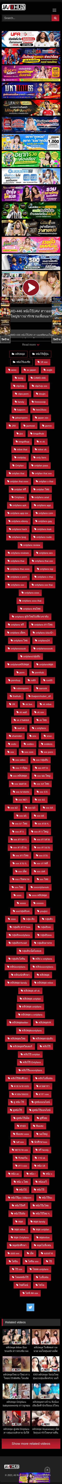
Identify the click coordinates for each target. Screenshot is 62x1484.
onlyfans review (31, 545)
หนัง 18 (41, 1165)
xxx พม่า (22, 799)
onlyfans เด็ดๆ (17, 632)
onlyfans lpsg (19, 537)
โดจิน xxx (33, 1261)
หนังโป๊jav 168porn (21, 1197)
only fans (41, 457)
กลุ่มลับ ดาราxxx (21, 927)
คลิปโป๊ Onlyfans (32, 1062)
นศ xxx (20, 1142)
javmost (30, 425)
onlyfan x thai (46, 481)
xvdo (13, 744)
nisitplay (21, 457)
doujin (42, 393)
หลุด (20, 1221)
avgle (49, 369)
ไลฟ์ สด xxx (31, 1293)
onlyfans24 (44, 640)
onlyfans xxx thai (44, 584)
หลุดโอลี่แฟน (44, 1245)
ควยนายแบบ (21, 1094)
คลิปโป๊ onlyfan (32, 1054)
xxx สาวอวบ (43, 847)
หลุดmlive (44, 1237)
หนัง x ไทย (22, 1181)
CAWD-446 (40, 378)
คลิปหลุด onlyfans (31, 1006)
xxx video (20, 759)
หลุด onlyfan (42, 1229)
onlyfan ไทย (42, 489)
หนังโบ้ (23, 1189)
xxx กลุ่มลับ (42, 759)
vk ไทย (43, 720)
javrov (48, 425)
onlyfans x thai (45, 576)
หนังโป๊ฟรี (20, 1205)
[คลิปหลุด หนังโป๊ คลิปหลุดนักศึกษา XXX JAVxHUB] (25, 7)
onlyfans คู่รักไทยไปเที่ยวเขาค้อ (32, 616)
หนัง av (15, 1173)
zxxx (13, 919)
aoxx (13, 369)
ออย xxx (15, 1253)
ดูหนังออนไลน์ (42, 1102)
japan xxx (43, 417)
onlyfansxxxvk (18, 648)
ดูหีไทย (43, 1118)
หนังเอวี (42, 1181)
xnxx (49, 736)
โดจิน (15, 1261)
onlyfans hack (19, 529)
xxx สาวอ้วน (20, 847)
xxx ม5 (23, 815)
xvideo (30, 744)
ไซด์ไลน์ (23, 1285)
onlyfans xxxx (31, 592)
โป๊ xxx (18, 1269)
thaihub (17, 696)
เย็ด (32, 1253)
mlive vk (42, 449)
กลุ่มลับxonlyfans (21, 935)
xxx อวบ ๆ (21, 863)
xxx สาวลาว (20, 839)
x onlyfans (40, 728)
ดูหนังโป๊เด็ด (22, 1118)
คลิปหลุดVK (45, 1022)
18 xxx (44, 362)
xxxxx (23, 903)
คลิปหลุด (20, 354)
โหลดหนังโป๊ (21, 1277)
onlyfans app (44, 505)
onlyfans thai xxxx (19, 569)
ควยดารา (44, 1086)
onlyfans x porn (18, 576)
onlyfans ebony (19, 521)
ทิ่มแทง (39, 1126)
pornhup (15, 680)
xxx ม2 (14, 807)
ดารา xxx (44, 1094)
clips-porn (23, 393)
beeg (20, 378)
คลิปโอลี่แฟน (45, 1078)
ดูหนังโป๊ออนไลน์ (41, 1110)
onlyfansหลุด (46, 664)
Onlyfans (19, 497)
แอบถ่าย (48, 1253)
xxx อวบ (43, 855)
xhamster (17, 736)
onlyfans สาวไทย (43, 624)
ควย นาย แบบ (21, 1086)
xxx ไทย (44, 879)
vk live (28, 704)
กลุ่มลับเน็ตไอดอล (31, 951)
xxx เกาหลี (42, 863)
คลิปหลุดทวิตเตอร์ (22, 1046)
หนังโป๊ (40, 1189)
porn (21, 672)
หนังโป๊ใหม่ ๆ (42, 1213)
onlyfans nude (44, 537)
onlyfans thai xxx (44, 561)
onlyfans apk (19, 505)
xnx (34, 736)
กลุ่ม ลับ (30, 919)
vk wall (23, 712)
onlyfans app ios (19, 513)
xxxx (19, 895)
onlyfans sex (46, 553)
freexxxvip (40, 401)
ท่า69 (23, 1126)
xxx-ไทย (19, 887)
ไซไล (41, 1285)
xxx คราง (43, 768)
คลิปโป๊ (46, 1046)
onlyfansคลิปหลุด (19, 664)
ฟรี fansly (43, 1149)
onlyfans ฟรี (17, 624)
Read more (29, 344)
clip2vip (20, 386)
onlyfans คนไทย (31, 608)
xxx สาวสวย (43, 839)
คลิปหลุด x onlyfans (31, 1014)
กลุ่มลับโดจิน (18, 958)
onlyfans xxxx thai (31, 600)
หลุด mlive (19, 1229)
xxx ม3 (31, 807)
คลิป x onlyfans (43, 958)
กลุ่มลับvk (46, 927)
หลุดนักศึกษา (19, 1245)
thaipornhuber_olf (41, 696)
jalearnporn (21, 417)
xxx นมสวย (20, 783)
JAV (14, 425)
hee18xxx (41, 409)
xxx (12, 752)
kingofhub (38, 433)
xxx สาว (19, 831)
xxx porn (48, 752)
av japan (31, 369)
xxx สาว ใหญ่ (41, 831)
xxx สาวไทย (22, 855)
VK (13, 704)
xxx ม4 (49, 807)
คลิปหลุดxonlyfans (32, 1030)
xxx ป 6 (44, 791)
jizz (21, 433)
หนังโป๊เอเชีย (23, 362)
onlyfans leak (44, 529)
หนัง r (32, 1173)
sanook (43, 688)
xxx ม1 (41, 799)
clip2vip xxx (41, 386)
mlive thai (22, 449)
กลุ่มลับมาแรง (44, 943)
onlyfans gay (45, 521)
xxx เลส (41, 871)
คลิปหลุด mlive (45, 982)
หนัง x (49, 1173)
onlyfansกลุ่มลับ (31, 656)
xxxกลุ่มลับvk (23, 911)
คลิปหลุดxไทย (18, 1038)
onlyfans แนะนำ (44, 632)
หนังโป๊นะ (47, 1197)
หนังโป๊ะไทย (42, 1205)
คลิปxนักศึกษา (21, 974)
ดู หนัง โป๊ (19, 1102)
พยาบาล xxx (21, 1149)
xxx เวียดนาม (22, 879)
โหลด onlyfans (40, 1269)
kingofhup (24, 441)
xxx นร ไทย (43, 783)
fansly (21, 401)
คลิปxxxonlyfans (44, 966)
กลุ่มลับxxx (46, 935)
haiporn (21, 409)
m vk (42, 441)
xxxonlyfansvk (41, 887)
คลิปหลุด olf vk (32, 990)
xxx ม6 (40, 815)
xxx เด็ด (22, 871)
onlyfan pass (41, 465)
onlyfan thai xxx (43, 473)
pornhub (39, 672)
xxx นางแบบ (22, 791)
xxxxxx (40, 903)
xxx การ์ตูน (21, 768)
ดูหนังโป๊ (17, 1110)
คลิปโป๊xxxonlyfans (32, 1070)
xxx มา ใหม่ (21, 823)
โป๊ (50, 1261)
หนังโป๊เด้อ (19, 1213)
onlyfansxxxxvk (44, 648)
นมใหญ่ (43, 1134)
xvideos (48, 744)
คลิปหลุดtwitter (20, 1022)
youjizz (44, 911)
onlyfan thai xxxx (19, 481)
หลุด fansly (39, 1221)
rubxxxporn (22, 688)
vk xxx (40, 712)
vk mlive (47, 704)
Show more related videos (31, 1443)
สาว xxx (22, 1165)
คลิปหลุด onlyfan (32, 998)
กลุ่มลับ (49, 919)
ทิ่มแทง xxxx (22, 1134)
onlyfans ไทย (21, 640)
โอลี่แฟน (43, 1277)
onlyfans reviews (20, 553)
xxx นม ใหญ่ (43, 775)
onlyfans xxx (17, 584)
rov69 (49, 680)
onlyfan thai (18, 473)
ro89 (33, 680)
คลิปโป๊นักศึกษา (19, 1078)
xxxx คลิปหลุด (39, 895)
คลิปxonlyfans (17, 966)
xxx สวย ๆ (43, 823)
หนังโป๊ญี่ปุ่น (42, 354)
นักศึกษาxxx (40, 1142)
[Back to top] (51, 1474)
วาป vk (41, 1157)
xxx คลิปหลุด (20, 775)
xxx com (28, 752)
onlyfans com (46, 513)
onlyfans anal (41, 497)
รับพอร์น (22, 1157)
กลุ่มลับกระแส (19, 943)
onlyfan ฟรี (20, 489)
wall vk (21, 728)
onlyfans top (46, 569)
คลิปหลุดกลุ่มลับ (44, 1038)
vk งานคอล (23, 720)
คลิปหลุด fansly (18, 982)
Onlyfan (19, 465)
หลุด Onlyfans (21, 1237)
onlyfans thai (17, 561)
